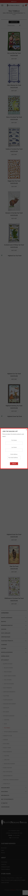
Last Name (14, 447)
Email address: (14, 454)
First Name (14, 440)
